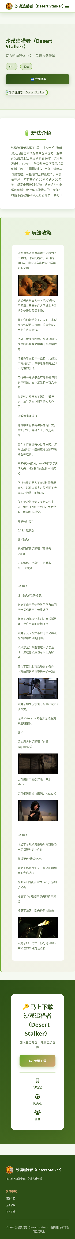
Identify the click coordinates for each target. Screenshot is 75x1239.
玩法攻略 (10, 1205)
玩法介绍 (10, 1198)
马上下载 (10, 1211)
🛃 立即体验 (38, 79)
